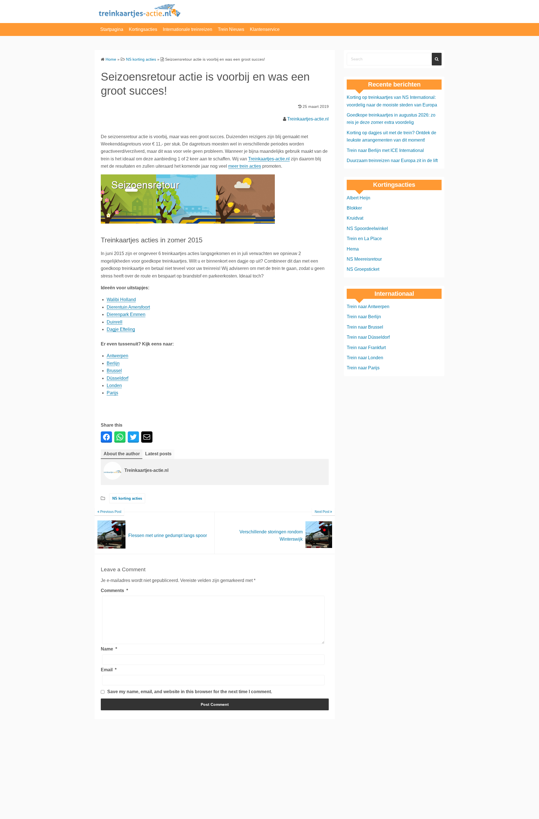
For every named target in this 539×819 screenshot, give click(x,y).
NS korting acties (127, 498)
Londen (114, 385)
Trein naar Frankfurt (366, 347)
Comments (114, 590)
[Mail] (146, 437)
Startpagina (111, 29)
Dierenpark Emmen (126, 314)
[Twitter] (133, 437)
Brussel (114, 370)
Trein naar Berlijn (364, 316)
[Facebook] (106, 437)
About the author (122, 453)
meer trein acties (244, 166)
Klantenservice (265, 29)
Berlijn (113, 363)
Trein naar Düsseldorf (368, 337)
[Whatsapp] (119, 437)
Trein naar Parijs (363, 367)
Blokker (354, 208)
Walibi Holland (121, 299)
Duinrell (114, 322)
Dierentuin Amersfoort (128, 307)
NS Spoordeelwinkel (367, 228)
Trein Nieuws (231, 29)
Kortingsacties (143, 29)
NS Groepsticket (363, 269)
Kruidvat (355, 218)
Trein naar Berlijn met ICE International (385, 150)
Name (109, 649)
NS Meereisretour (364, 259)
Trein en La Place (364, 238)
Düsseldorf (117, 378)
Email (109, 669)
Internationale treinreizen (187, 29)
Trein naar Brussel (365, 327)
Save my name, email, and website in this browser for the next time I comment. (189, 691)
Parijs (112, 392)
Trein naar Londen (365, 357)
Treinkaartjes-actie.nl (308, 119)
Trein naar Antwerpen (368, 306)
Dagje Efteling (121, 329)
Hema (353, 249)
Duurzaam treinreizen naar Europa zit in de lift (392, 160)
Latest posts (158, 453)
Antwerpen (117, 355)
